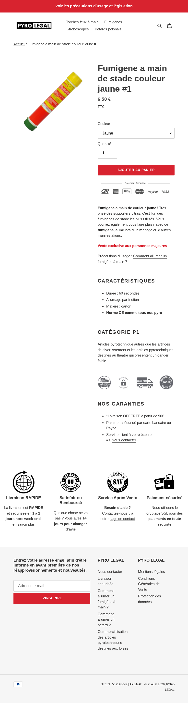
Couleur (104, 124)
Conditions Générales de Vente (149, 584)
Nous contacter (124, 440)
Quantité (104, 144)
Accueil (19, 44)
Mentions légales (151, 571)
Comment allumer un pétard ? (106, 619)
